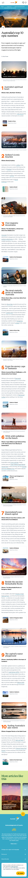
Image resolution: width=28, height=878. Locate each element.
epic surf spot (19, 740)
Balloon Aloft (20, 682)
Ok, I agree (20, 873)
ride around (20, 114)
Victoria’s (4, 235)
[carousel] (14, 69)
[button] (4, 69)
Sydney (9, 169)
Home (2, 6)
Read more (14, 843)
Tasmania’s (18, 378)
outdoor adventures (7, 239)
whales (17, 323)
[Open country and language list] (25, 850)
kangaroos (20, 321)
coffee (18, 165)
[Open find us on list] (25, 854)
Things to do (9, 6)
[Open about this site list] (25, 859)
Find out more (14, 866)
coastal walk (9, 312)
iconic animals (14, 462)
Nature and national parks (20, 6)
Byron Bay (10, 304)
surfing (12, 175)
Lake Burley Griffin (14, 672)
